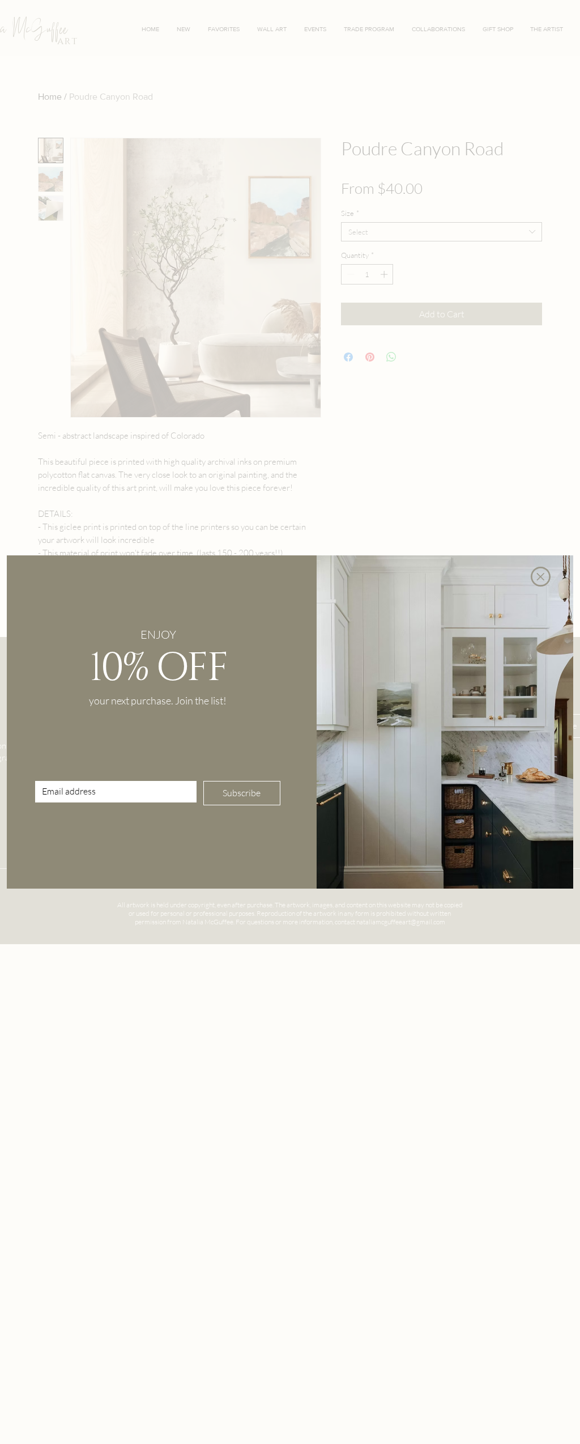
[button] (541, 577)
